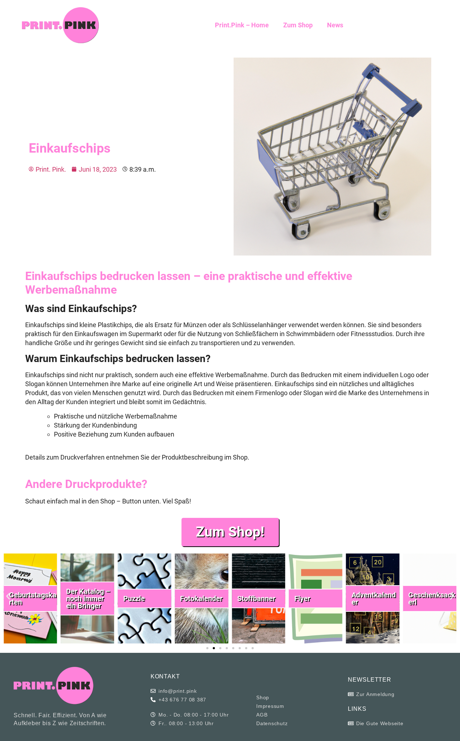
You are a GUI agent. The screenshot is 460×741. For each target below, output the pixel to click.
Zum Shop (298, 25)
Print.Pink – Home (242, 25)
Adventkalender (373, 598)
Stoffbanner (256, 598)
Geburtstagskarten (32, 598)
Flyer (302, 598)
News (335, 25)
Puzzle (134, 598)
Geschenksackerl (431, 598)
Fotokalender (201, 598)
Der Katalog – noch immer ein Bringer (88, 598)
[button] (8, 596)
